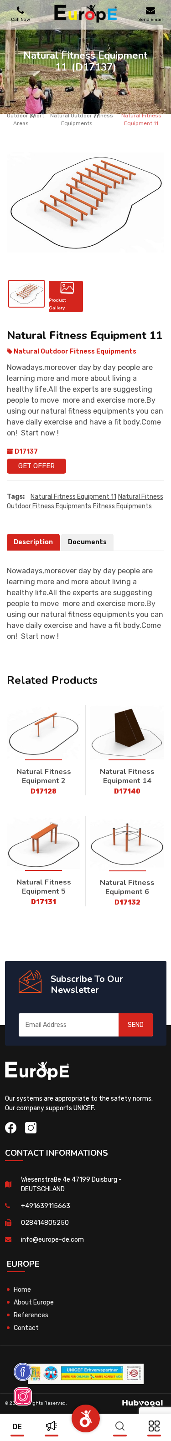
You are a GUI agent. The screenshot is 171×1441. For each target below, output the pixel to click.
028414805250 (45, 1223)
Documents (87, 542)
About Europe (34, 1302)
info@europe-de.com (52, 1240)
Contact (26, 1328)
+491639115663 (45, 1206)
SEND (136, 1025)
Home (22, 1290)
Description (33, 542)
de (17, 1426)
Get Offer (36, 466)
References (31, 1315)
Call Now (20, 19)
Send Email (150, 19)
